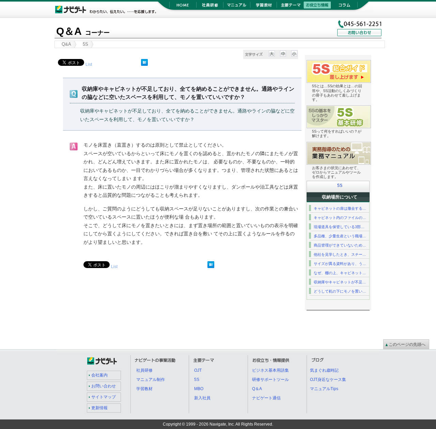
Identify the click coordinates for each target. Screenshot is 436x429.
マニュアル (236, 6)
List (88, 64)
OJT (198, 370)
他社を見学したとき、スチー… (340, 254)
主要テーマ (290, 6)
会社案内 (99, 375)
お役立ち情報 (317, 6)
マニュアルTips (324, 388)
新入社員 (202, 398)
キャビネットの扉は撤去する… (340, 208)
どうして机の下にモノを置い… (340, 291)
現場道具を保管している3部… (339, 227)
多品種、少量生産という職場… (340, 236)
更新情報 (99, 407)
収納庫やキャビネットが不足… (340, 282)
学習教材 (263, 6)
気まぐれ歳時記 (324, 370)
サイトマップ (103, 397)
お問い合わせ (103, 386)
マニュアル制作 (150, 379)
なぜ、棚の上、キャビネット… (340, 273)
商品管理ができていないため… (340, 245)
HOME (182, 6)
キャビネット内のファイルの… (340, 218)
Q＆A (83, 31)
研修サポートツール (270, 379)
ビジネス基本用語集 (270, 370)
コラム (344, 6)
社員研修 (209, 6)
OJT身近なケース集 (328, 379)
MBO (198, 388)
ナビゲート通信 (266, 398)
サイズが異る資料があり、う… (340, 264)
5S (339, 185)
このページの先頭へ (407, 344)
